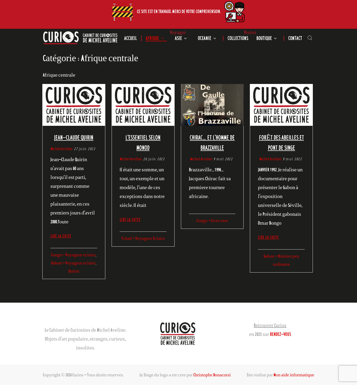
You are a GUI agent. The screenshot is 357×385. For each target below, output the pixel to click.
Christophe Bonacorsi (212, 374)
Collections (238, 38)
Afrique (152, 38)
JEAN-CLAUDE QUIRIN (73, 137)
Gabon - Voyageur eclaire (73, 263)
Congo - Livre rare (212, 220)
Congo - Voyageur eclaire (73, 254)
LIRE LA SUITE (60, 236)
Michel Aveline (62, 148)
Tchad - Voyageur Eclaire (143, 238)
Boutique (264, 38)
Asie (178, 38)
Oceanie (204, 38)
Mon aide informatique (294, 374)
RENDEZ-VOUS (280, 334)
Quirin (73, 271)
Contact (295, 38)
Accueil (130, 38)
